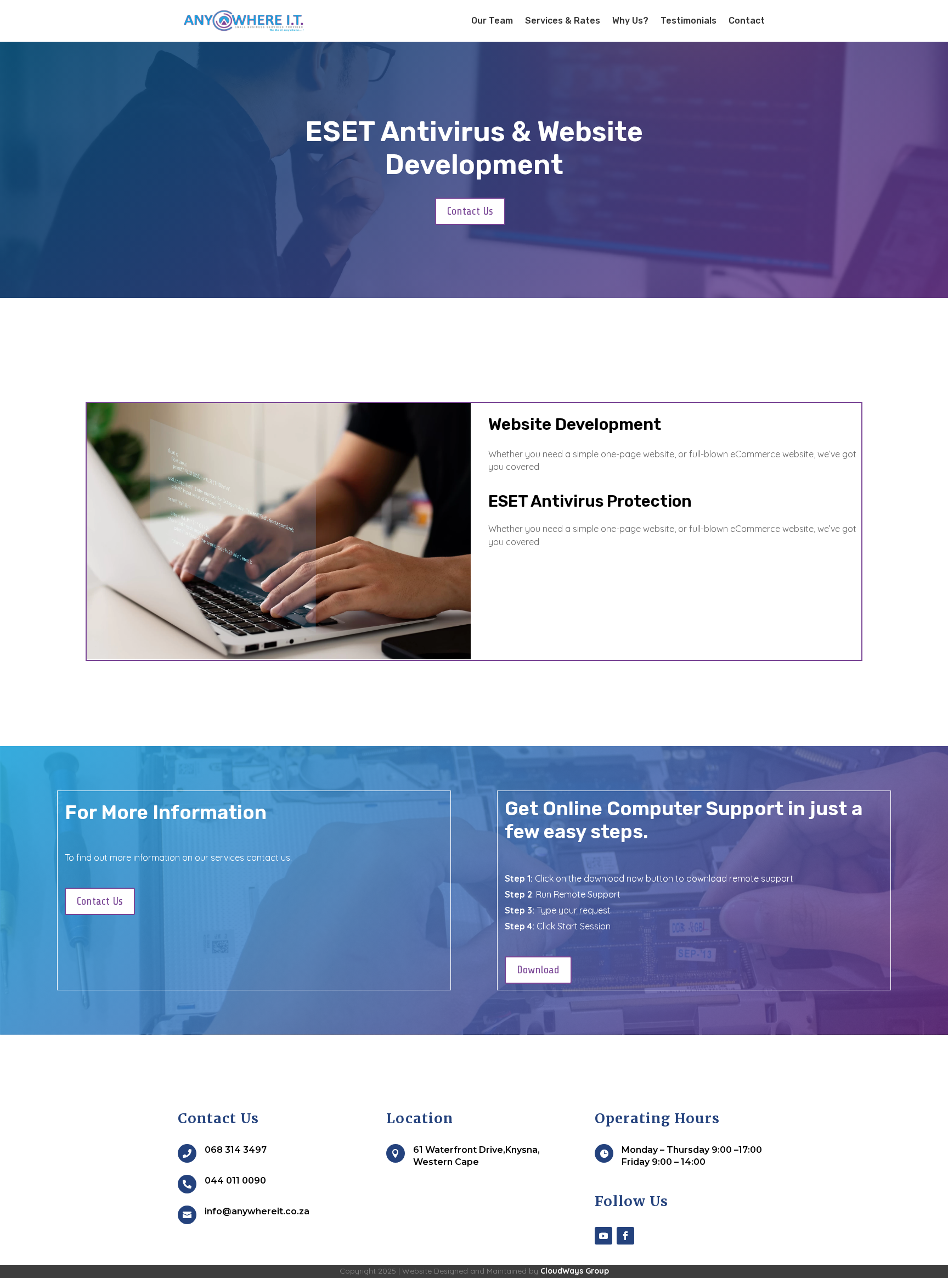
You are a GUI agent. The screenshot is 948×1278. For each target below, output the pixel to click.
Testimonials (688, 20)
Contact (747, 20)
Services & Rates (562, 20)
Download (538, 969)
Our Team (492, 20)
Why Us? (630, 20)
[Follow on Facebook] (625, 1236)
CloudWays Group (574, 1271)
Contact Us (470, 211)
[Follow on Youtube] (603, 1236)
